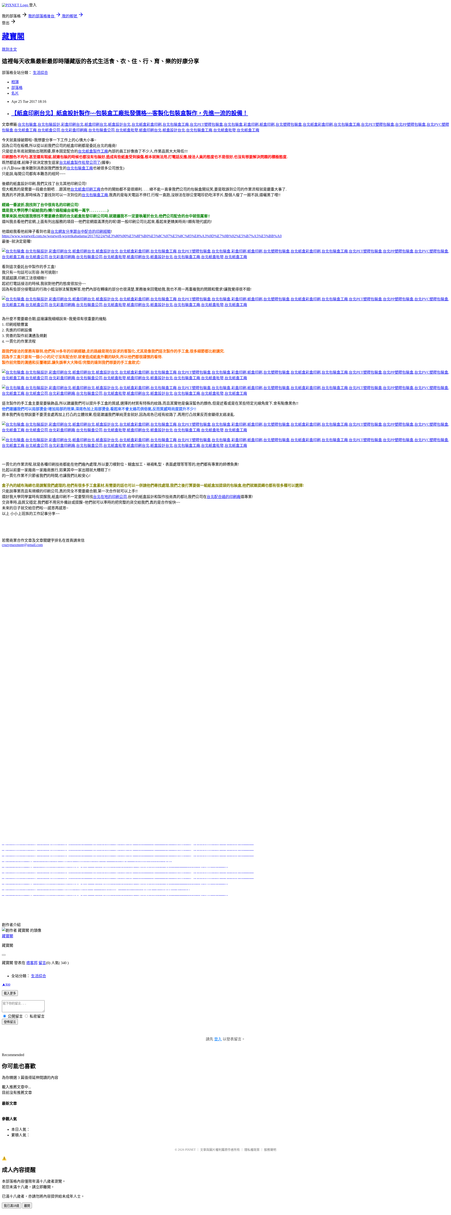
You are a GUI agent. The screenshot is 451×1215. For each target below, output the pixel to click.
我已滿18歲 (11, 1205)
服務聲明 (270, 1149)
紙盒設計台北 (119, 124)
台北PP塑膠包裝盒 (410, 124)
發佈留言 (10, 1022)
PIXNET (190, 1149)
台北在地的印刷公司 (110, 497)
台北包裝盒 (27, 124)
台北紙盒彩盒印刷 (147, 124)
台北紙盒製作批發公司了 (80, 163)
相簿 (15, 82)
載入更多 (10, 993)
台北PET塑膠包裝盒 (206, 124)
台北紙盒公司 (49, 130)
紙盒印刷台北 (96, 124)
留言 (42, 963)
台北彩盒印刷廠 (74, 130)
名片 (15, 93)
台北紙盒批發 (127, 130)
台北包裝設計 (49, 124)
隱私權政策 (252, 1149)
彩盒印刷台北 (72, 124)
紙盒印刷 (267, 124)
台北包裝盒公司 (101, 130)
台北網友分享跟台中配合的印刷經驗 (81, 232)
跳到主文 (9, 49)
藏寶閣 (13, 36)
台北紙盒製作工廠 (93, 151)
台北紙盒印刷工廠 (85, 189)
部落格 (17, 88)
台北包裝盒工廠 (176, 124)
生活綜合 (40, 73)
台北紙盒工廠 (25, 130)
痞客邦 (32, 963)
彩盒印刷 (251, 124)
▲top (6, 984)
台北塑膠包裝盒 (289, 124)
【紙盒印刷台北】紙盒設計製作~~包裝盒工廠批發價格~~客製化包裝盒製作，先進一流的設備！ (129, 113)
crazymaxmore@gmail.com (22, 545)
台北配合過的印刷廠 (224, 497)
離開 (27, 1205)
